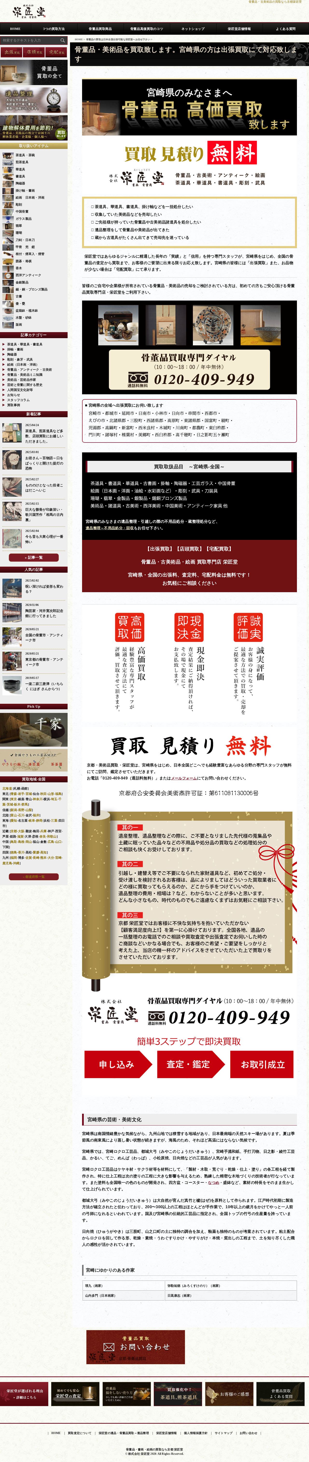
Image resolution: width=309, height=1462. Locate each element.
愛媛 (36, 852)
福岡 (14, 857)
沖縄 (16, 863)
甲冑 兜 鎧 (25, 247)
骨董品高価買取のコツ (146, 29)
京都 (14, 831)
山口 (58, 842)
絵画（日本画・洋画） (23, 364)
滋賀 (20, 836)
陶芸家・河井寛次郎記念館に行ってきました (44, 613)
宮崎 (58, 857)
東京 (14, 799)
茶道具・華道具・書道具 (24, 344)
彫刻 (19, 204)
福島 (58, 794)
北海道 (7, 788)
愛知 (14, 820)
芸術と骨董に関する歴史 (24, 385)
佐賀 (29, 857)
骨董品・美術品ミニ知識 (24, 374)
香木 (19, 268)
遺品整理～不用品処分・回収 (110, 528)
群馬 (24, 804)
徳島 (14, 852)
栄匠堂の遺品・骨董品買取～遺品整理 (124, 1433)
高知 (43, 852)
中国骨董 (22, 211)
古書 (19, 296)
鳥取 (14, 842)
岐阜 (32, 820)
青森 (14, 794)
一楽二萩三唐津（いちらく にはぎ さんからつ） (44, 686)
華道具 (20, 169)
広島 (51, 842)
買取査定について (79, 1433)
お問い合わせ (248, 1433)
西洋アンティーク (28, 275)
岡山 (29, 842)
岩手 (21, 794)
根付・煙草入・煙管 (30, 254)
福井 (36, 815)
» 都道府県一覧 (34, 877)
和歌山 (52, 836)
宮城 (29, 794)
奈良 (43, 836)
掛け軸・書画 (25, 190)
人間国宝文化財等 (20, 390)
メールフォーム (184, 778)
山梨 (29, 810)
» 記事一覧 (34, 557)
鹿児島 (7, 863)
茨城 (10, 804)
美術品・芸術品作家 (21, 380)
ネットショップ (193, 29)
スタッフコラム (18, 400)
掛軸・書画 (15, 349)
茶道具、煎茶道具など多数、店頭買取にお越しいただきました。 (44, 436)
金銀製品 (22, 282)
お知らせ (13, 395)
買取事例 (13, 405)
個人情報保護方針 (196, 1433)
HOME (15, 29)
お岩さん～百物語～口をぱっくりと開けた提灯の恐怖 (44, 463)
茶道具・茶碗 (25, 155)
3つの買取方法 (54, 29)
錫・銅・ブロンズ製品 (32, 289)
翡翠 (19, 226)
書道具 (20, 176)
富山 (14, 815)
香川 (21, 852)
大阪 (21, 831)
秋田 (43, 794)
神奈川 (37, 799)
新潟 (14, 810)
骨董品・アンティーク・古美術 (29, 369)
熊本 (43, 857)
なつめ (213, 1182)
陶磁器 (20, 183)
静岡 (39, 820)
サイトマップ (223, 1433)
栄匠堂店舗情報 (239, 29)
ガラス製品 (24, 219)
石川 (21, 815)
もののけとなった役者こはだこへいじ (44, 487)
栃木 (17, 804)
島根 (21, 842)
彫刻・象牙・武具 (20, 359)
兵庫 (43, 831)
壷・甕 (20, 303)
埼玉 (54, 799)
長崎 (36, 857)
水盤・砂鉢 (24, 317)
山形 (51, 794)
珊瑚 (19, 233)
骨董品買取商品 (100, 29)
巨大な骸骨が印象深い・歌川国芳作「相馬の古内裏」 (44, 515)
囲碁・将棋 (24, 261)
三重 (54, 820)
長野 (21, 810)
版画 (19, 324)
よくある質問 (286, 29)
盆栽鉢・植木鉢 (27, 310)
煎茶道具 (22, 162)
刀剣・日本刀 (25, 240)
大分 (51, 857)
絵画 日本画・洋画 (30, 197)
